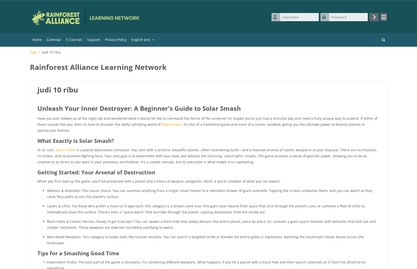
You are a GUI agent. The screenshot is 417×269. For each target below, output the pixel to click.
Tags (33, 52)
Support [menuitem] (93, 39)
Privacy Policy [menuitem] (115, 39)
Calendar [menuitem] (54, 39)
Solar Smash (172, 124)
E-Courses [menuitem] (74, 39)
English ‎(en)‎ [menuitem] (140, 39)
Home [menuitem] (37, 39)
